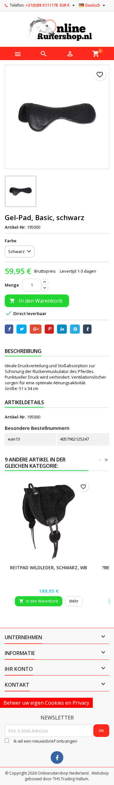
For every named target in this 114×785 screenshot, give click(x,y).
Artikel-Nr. (15, 227)
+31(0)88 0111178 (41, 5)
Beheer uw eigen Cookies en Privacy (46, 702)
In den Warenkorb (36, 300)
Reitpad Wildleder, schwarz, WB (48, 568)
